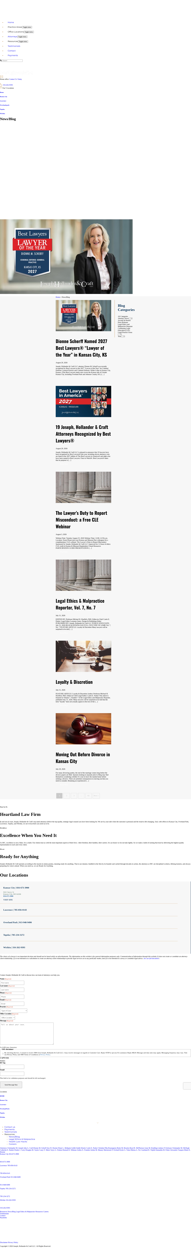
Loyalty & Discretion (74, 681)
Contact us (9, 1127)
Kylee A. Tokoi (125, 1150)
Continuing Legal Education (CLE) (124, 329)
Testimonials (10, 1132)
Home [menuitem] (11, 22)
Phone (5, 993)
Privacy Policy (45, 1055)
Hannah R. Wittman (69, 1150)
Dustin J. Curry (19, 1150)
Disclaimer (4, 1242)
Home (58, 297)
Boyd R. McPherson (137, 1148)
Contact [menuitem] (12, 51)
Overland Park (5, 1177)
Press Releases (123, 322)
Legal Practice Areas (125, 332)
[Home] (27, 7)
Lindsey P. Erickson (165, 1148)
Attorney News (123, 318)
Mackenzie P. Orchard (111, 1150)
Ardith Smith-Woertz (78, 1148)
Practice (6, 1007)
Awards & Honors (124, 320)
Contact (2, 1216)
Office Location (9, 1014)
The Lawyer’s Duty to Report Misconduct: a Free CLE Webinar (81, 519)
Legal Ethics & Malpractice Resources (29, 1212)
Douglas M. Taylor (32, 1150)
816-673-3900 (8, 896)
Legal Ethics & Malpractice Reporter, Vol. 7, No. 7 (80, 604)
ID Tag (2, 1063)
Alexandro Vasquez (177, 1150)
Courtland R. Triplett (148, 1150)
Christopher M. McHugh (180, 1148)
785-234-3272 (11, 1188)
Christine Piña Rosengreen (107, 1148)
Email (5, 1000)
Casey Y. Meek (44, 1150)
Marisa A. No (135, 1150)
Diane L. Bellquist (64, 1148)
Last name (7, 986)
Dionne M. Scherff (39, 1148)
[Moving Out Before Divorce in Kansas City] (83, 746)
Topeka (3, 1188)
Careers (12, 1144)
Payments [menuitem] (13, 55)
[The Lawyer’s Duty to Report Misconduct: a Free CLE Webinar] (83, 504)
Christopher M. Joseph (15, 1148)
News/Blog (14, 1137)
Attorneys (95, 1122)
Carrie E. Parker (91, 1148)
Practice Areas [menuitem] (15, 27)
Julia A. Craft (28, 1148)
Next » (96, 796)
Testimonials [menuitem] (14, 46)
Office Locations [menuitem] (16, 32)
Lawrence (3, 1165)
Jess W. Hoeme (52, 1148)
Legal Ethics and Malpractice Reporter (125, 325)
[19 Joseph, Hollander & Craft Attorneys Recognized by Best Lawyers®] (83, 419)
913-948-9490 (16, 1177)
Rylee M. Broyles (123, 1148)
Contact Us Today (15, 79)
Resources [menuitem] (13, 41)
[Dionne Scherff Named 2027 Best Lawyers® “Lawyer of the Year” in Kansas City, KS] (83, 333)
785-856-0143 (12, 1165)
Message (6, 1021)
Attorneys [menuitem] (12, 36)
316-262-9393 (8, 85)
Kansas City (4, 1154)
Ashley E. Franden (83, 1150)
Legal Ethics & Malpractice (22, 1139)
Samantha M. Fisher (163, 1150)
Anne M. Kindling (150, 1148)
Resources (4, 1212)
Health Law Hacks (18, 1141)
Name (5, 979)
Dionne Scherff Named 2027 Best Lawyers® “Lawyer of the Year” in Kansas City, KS (81, 348)
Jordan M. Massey (96, 1150)
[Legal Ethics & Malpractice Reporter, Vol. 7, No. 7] (83, 592)
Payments (9, 1129)
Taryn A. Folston (56, 1150)
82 (89, 796)
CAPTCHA (4, 1058)
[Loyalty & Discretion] (83, 673)
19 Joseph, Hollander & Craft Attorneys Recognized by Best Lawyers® (83, 433)
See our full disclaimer (151, 958)
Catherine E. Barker (7, 1150)
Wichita (3, 1200)
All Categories (123, 316)
